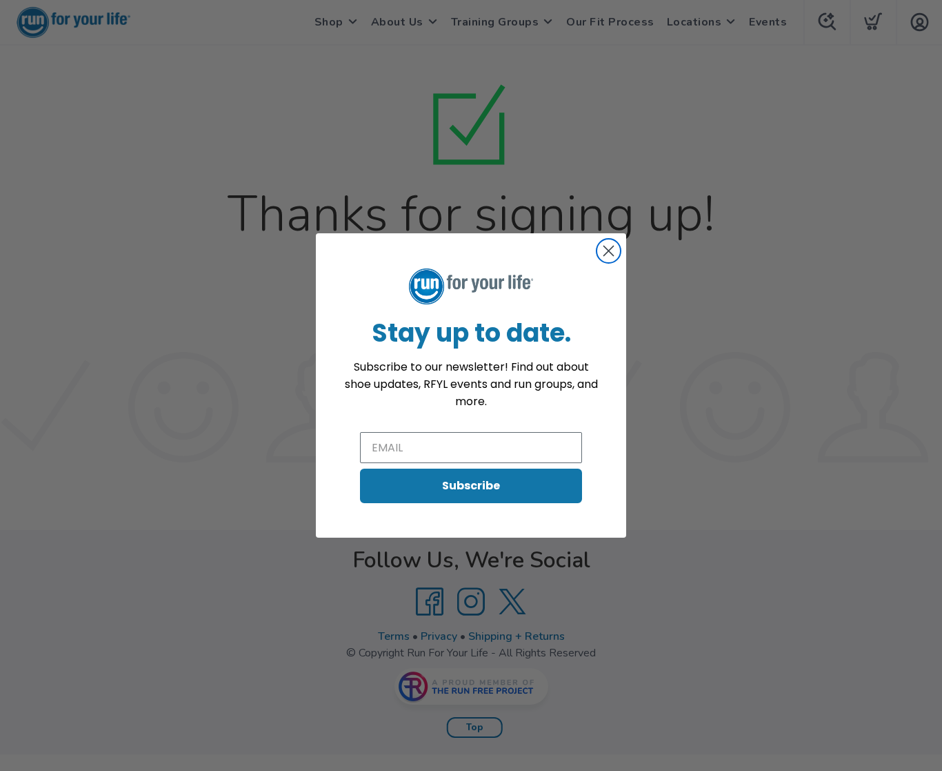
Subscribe (471, 486)
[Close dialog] (609, 251)
